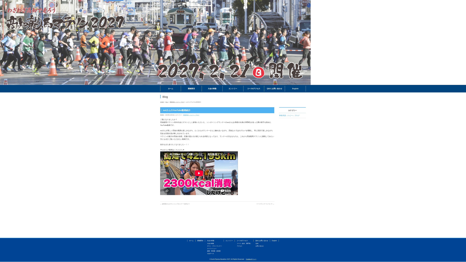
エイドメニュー (211, 248)
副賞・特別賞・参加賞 (214, 251)
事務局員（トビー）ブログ (191, 115)
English (274, 241)
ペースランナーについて (265, 204)
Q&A (257, 243)
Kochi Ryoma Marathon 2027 (220, 259)
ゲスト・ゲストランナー (214, 246)
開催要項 (200, 241)
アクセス (239, 246)
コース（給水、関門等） (244, 243)
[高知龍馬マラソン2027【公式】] (155, 83)
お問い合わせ (260, 246)
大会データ (210, 253)
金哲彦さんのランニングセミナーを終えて (175, 204)
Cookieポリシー (251, 259)
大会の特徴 (210, 243)
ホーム (191, 241)
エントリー (229, 241)
